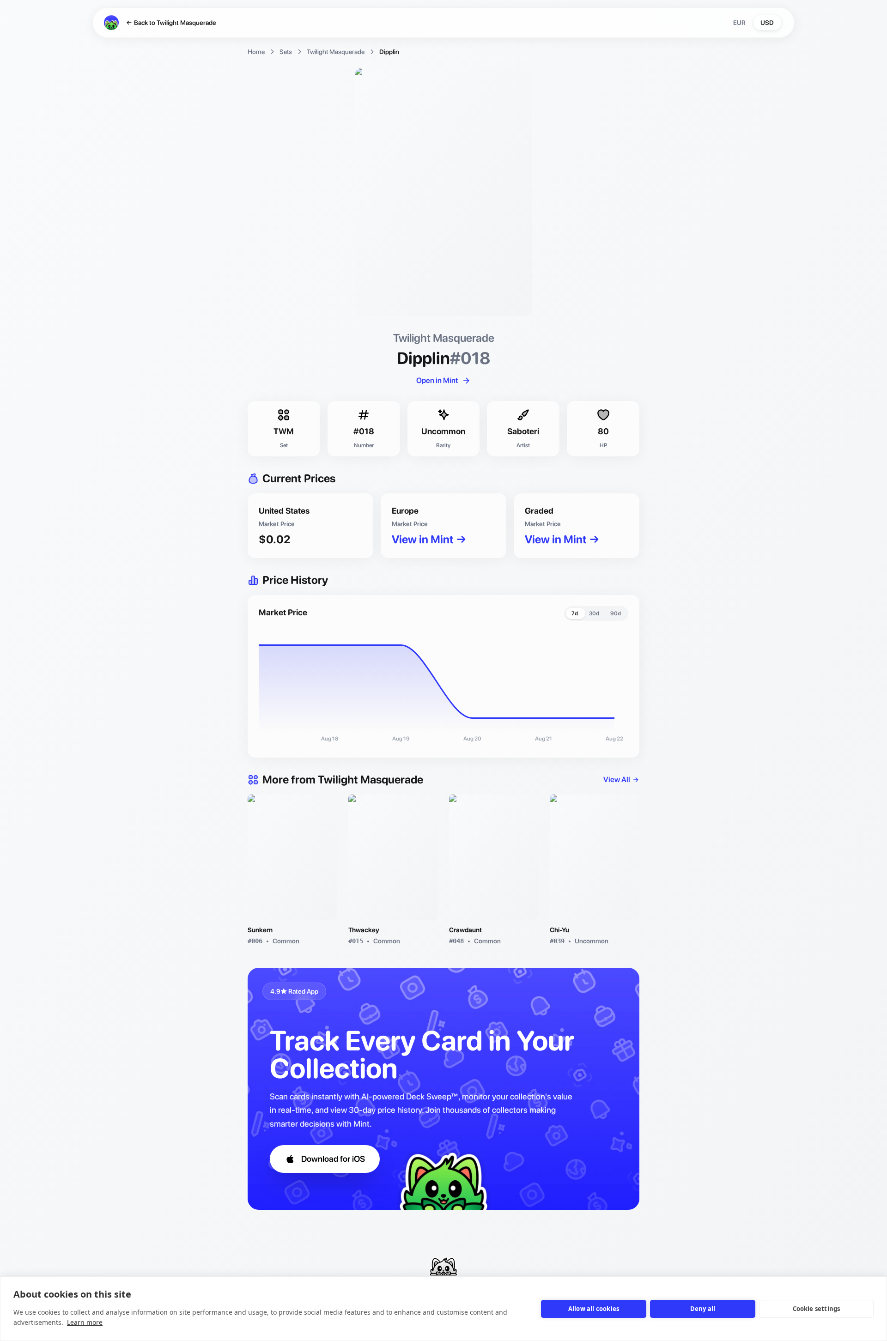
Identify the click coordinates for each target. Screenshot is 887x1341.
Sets (285, 51)
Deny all (703, 1309)
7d (574, 613)
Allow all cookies (593, 1309)
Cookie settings (816, 1309)
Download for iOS (333, 1159)
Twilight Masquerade (336, 51)
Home (256, 51)
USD (767, 22)
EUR (739, 22)
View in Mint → (429, 539)
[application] (443, 687)
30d (594, 613)
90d (615, 613)
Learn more (85, 1322)
